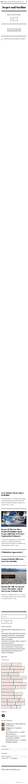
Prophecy (11, 703)
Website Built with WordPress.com (10, 769)
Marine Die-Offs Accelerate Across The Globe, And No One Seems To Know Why (12, 588)
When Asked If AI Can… (12, 732)
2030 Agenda (6, 664)
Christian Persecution (17, 668)
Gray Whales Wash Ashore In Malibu (12, 494)
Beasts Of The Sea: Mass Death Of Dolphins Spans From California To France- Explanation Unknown (13, 532)
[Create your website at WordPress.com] (14, 1)
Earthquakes (6, 677)
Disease (5, 674)
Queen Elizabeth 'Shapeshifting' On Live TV (13, 630)
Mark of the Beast (8, 694)
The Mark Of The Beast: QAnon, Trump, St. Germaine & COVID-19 (13, 642)
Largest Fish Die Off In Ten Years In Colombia (12, 560)
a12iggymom (9, 724)
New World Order (13, 700)
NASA (4, 700)
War (19, 707)
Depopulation (19, 671)
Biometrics (6, 668)
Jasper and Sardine (14, 7)
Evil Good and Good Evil (18, 677)
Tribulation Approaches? (12, 552)
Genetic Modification (8, 687)
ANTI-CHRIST (16, 664)
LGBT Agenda (20, 687)
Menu (13, 19)
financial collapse (7, 684)
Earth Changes (13, 674)
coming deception (8, 671)
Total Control (6, 707)
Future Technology (20, 684)
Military (18, 697)
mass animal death (8, 697)
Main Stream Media (8, 690)
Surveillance (20, 703)
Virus (13, 707)
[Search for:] (14, 616)
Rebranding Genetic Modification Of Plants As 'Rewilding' (12, 651)
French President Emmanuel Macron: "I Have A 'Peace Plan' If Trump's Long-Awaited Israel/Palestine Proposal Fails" (13, 647)
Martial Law (18, 694)
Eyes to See (18, 680)
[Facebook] (3, 715)
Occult (4, 703)
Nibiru (21, 700)
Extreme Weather (7, 680)
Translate (14, 758)
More (11, 504)
